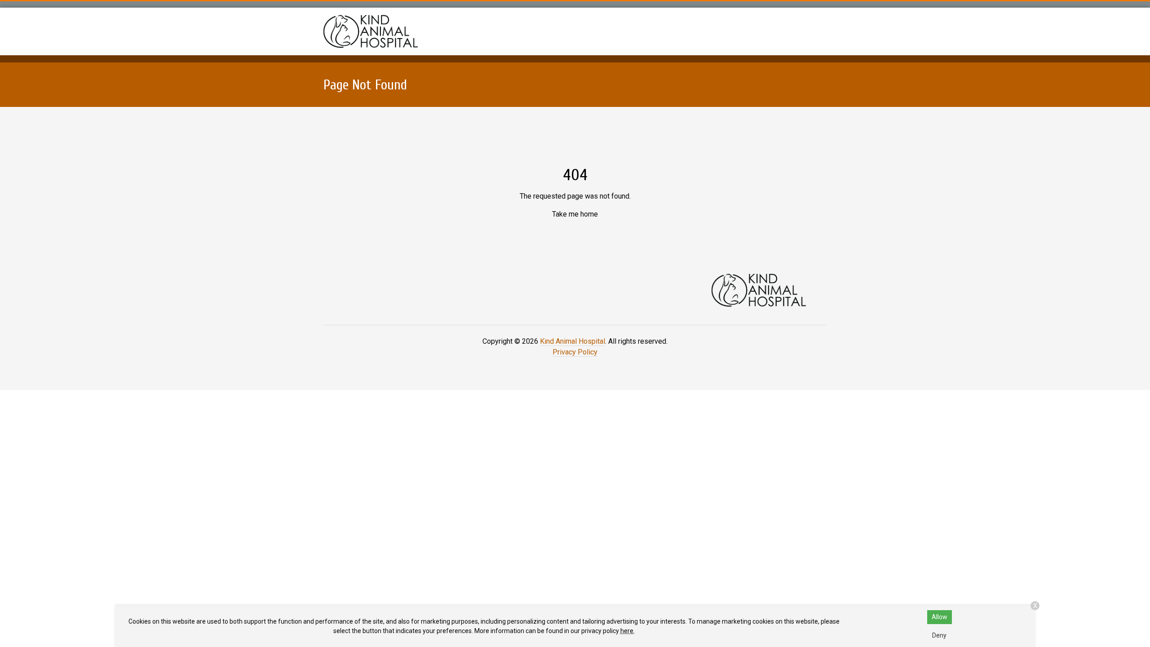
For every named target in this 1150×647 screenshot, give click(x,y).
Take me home (575, 214)
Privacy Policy (575, 352)
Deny (939, 635)
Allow (939, 616)
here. (627, 630)
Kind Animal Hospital (572, 341)
